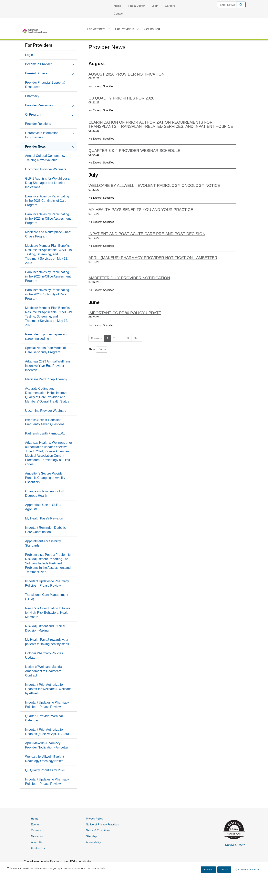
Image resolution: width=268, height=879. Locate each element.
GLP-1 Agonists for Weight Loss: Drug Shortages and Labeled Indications (47, 183)
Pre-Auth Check (36, 73)
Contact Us (38, 848)
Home (117, 5)
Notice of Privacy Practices (102, 824)
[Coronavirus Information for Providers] (72, 133)
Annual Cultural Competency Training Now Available (45, 158)
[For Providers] (137, 29)
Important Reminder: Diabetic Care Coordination (45, 530)
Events (35, 824)
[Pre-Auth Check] (72, 73)
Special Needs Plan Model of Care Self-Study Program (45, 350)
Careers (170, 5)
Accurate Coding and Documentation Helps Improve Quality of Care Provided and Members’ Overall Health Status (47, 395)
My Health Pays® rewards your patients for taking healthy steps (47, 642)
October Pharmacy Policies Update (44, 655)
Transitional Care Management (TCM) (46, 597)
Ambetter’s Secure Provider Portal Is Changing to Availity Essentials (45, 478)
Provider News (35, 146)
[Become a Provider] (72, 64)
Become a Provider (38, 64)
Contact (118, 13)
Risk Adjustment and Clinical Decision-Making (45, 628)
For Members (96, 29)
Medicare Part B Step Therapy (46, 379)
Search (241, 5)
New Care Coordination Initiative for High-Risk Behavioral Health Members (47, 613)
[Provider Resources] (72, 105)
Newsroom (37, 836)
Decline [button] (208, 869)
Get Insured (152, 29)
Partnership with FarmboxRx (45, 433)
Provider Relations (38, 123)
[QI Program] (72, 114)
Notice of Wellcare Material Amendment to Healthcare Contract (44, 671)
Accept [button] (224, 869)
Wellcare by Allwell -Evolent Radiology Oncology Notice (44, 759)
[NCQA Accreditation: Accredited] (233, 830)
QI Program (33, 114)
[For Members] (109, 29)
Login (154, 5)
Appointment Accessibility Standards (43, 543)
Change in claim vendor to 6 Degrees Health (44, 493)
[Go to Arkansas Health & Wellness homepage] (35, 31)
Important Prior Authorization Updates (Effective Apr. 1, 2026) (47, 732)
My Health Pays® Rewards (44, 518)
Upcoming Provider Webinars (45, 169)
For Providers (124, 29)
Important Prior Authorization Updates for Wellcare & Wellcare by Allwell (48, 689)
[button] (246, 869)
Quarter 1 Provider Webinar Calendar (44, 718)
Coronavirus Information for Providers (41, 135)
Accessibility (93, 842)
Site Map (91, 836)
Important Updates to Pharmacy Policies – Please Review (47, 583)
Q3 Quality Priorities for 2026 (45, 770)
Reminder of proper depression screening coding (46, 336)
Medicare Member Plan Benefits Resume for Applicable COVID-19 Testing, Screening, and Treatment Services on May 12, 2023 (48, 254)
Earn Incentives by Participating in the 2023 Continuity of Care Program (47, 201)
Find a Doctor (136, 5)
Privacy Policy (94, 818)
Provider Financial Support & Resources (45, 85)
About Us (36, 842)
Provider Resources (39, 105)
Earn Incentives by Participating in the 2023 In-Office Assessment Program (48, 219)
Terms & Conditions (98, 830)
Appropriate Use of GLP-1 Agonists (43, 507)
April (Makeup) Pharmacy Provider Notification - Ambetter (46, 745)
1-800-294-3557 (235, 845)
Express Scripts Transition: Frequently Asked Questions (44, 422)
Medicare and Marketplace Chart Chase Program (47, 234)
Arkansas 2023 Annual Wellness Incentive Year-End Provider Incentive (47, 366)
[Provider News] (72, 146)
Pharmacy (32, 96)
